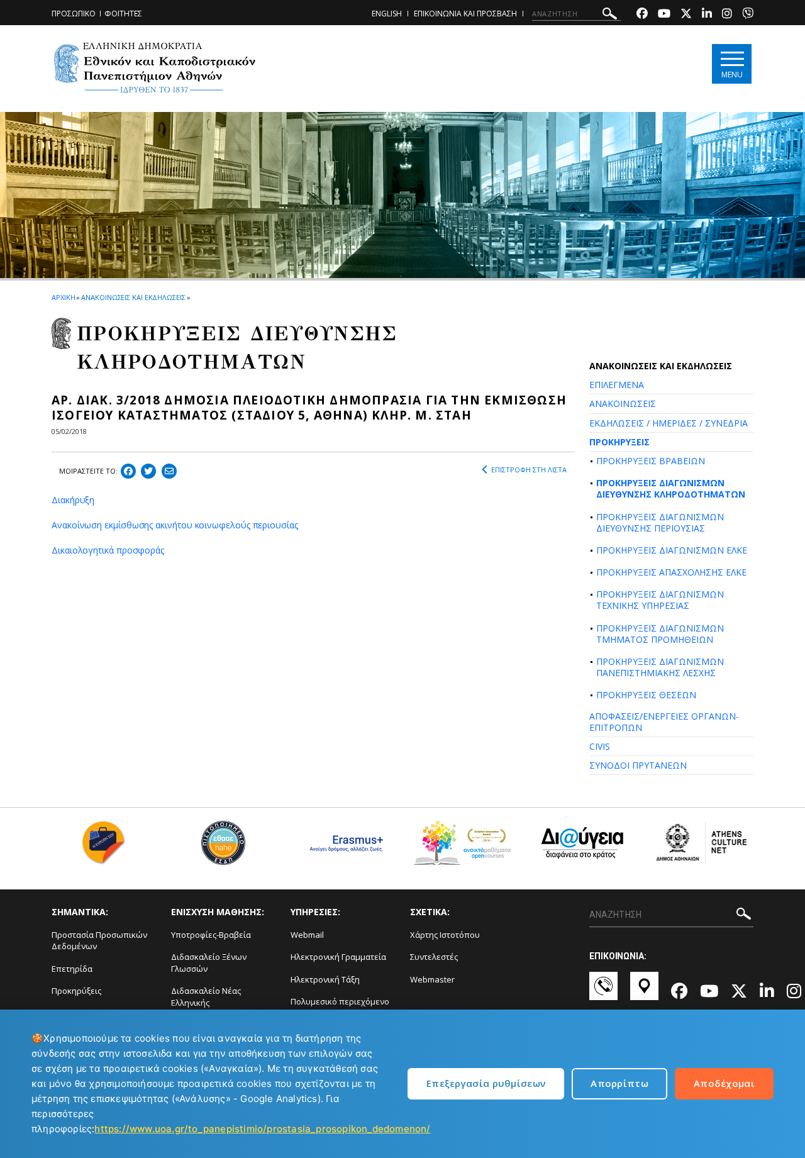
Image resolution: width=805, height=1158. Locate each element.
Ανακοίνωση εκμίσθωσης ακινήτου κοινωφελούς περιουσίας (175, 525)
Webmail (307, 934)
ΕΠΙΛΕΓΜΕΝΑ (616, 385)
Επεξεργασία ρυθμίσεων (485, 1083)
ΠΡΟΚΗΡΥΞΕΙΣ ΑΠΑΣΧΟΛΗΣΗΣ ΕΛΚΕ (671, 572)
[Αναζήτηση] (610, 15)
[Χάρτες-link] (644, 992)
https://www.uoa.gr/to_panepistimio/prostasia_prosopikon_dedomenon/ (262, 1129)
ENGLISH (387, 13)
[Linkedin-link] (707, 14)
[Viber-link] (747, 14)
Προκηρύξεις (76, 990)
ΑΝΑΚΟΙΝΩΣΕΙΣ (622, 403)
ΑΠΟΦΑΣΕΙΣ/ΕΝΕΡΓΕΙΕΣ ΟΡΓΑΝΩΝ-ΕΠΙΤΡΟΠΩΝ (664, 721)
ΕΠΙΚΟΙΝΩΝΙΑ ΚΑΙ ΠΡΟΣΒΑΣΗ (465, 13)
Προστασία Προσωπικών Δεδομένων (99, 940)
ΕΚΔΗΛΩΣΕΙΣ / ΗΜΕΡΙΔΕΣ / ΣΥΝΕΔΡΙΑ (668, 423)
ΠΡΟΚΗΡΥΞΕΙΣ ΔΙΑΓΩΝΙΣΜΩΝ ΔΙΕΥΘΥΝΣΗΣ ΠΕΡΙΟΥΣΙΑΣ (660, 522)
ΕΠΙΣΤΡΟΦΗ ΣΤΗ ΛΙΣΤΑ (529, 469)
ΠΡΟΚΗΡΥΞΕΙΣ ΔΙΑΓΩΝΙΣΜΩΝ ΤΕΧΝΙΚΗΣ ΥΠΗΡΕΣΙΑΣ (660, 599)
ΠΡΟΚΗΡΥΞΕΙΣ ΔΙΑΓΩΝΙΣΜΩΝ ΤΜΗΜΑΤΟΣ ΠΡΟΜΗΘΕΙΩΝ (660, 633)
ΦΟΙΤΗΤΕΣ (123, 13)
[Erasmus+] (343, 847)
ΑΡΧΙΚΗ (63, 297)
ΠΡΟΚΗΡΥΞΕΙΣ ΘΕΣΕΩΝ (646, 695)
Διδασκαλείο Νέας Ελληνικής (206, 996)
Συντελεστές (434, 956)
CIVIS (599, 746)
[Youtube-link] (664, 14)
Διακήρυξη (73, 500)
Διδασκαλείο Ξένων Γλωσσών (209, 962)
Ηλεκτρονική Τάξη (325, 979)
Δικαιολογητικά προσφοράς (108, 550)
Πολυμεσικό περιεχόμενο (340, 1001)
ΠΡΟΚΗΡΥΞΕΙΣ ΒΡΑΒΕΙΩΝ (650, 461)
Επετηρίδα (72, 968)
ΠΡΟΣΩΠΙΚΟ (74, 13)
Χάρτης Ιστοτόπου (445, 934)
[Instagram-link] (727, 14)
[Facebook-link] (642, 14)
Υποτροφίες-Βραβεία (211, 934)
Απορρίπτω (619, 1083)
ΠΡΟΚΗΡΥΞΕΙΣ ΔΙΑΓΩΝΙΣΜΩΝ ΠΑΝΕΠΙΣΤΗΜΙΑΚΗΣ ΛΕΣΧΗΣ (660, 667)
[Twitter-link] (686, 14)
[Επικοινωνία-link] (603, 992)
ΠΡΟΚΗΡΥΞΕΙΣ (619, 442)
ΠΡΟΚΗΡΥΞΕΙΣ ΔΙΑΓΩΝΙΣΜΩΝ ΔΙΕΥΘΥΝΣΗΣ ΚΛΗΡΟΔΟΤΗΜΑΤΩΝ (670, 488)
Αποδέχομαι (724, 1083)
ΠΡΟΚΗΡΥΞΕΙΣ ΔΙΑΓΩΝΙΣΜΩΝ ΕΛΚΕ (671, 550)
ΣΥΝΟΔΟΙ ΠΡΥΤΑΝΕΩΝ (638, 765)
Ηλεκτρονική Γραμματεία (338, 956)
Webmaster (432, 979)
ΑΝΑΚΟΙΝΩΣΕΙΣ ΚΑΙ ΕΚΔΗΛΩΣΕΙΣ (133, 297)
